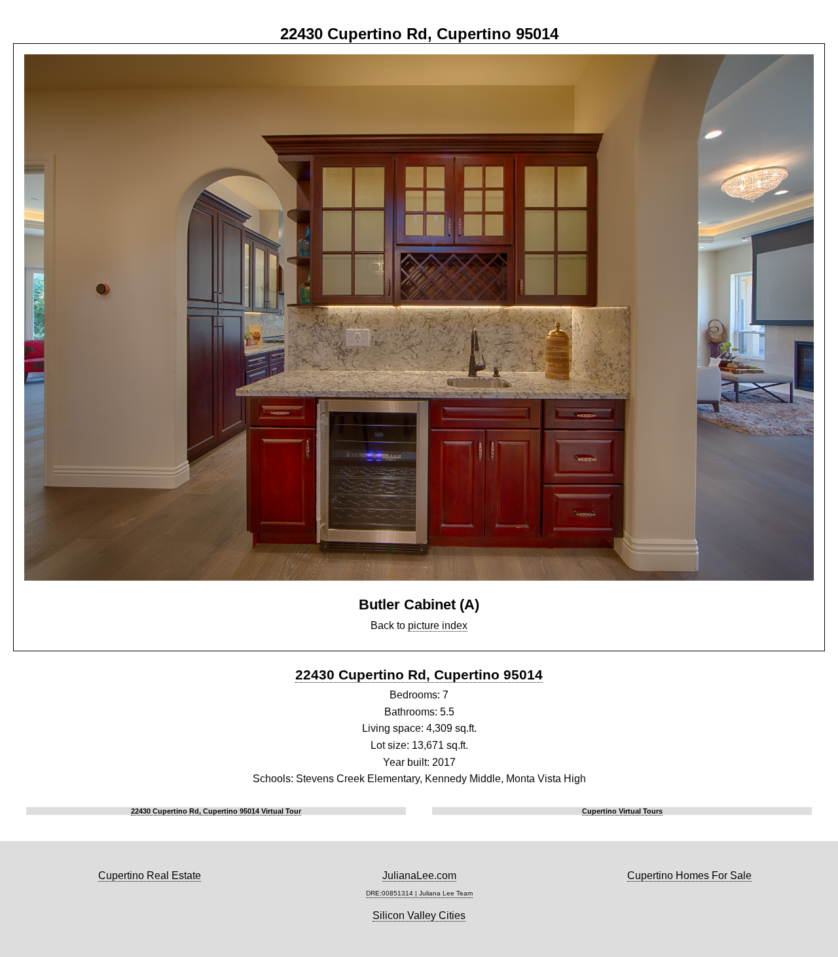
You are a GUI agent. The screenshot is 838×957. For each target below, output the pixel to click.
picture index (437, 625)
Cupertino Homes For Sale (689, 875)
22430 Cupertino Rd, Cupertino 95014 (419, 674)
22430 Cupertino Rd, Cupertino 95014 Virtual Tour (216, 811)
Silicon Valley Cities (419, 915)
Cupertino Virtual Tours (622, 811)
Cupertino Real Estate (149, 875)
